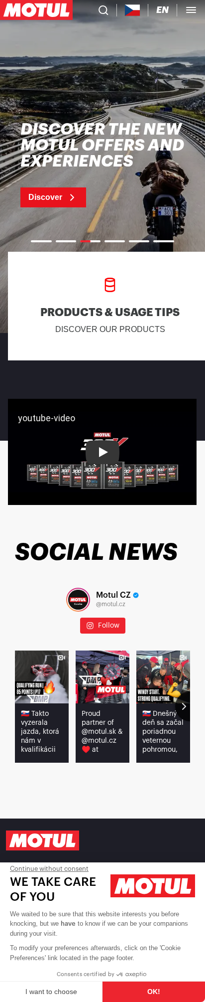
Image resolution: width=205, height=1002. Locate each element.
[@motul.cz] (78, 600)
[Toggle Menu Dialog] (191, 10)
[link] (102, 164)
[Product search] (103, 10)
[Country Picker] (132, 10)
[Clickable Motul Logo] (36, 10)
